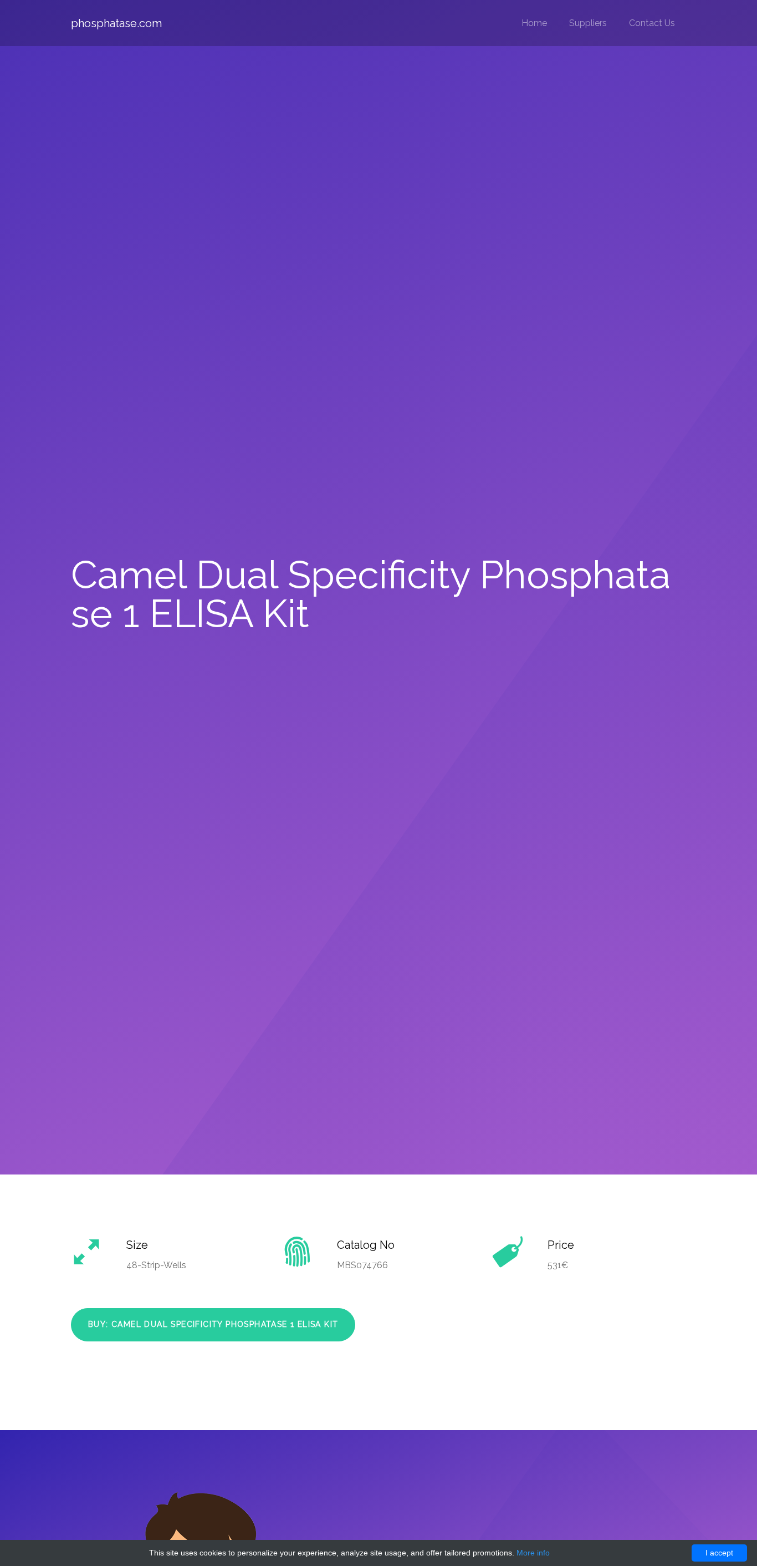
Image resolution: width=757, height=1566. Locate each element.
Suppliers (588, 23)
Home (534, 23)
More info (533, 1552)
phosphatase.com (116, 23)
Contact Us (652, 23)
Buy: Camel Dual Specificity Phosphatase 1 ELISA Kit (213, 1324)
